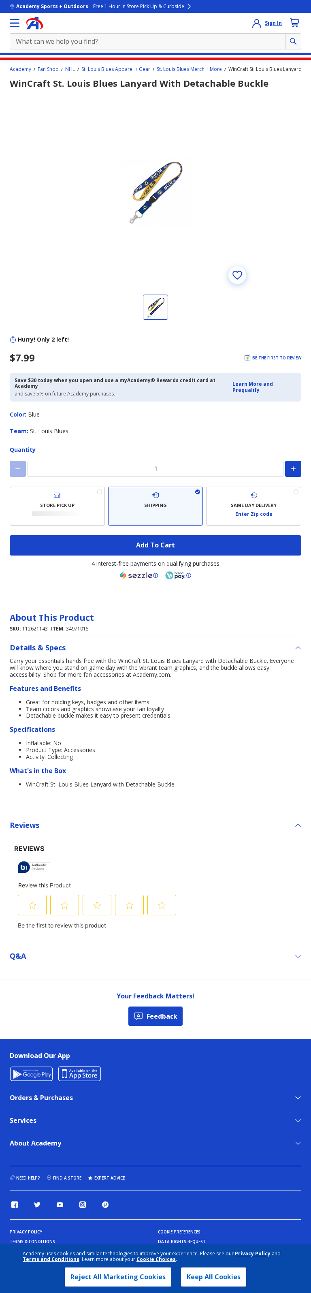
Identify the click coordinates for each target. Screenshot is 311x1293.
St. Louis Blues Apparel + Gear (115, 69)
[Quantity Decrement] (18, 469)
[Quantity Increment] (293, 469)
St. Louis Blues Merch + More (189, 69)
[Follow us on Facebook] (14, 1205)
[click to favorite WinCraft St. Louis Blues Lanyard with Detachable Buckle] (237, 275)
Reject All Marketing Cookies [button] (118, 1276)
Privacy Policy (253, 1253)
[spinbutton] (155, 469)
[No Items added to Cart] (294, 22)
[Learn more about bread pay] (178, 575)
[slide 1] (155, 307)
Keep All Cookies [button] (214, 1276)
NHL (70, 69)
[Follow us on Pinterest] (105, 1205)
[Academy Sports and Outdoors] (34, 23)
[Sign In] (256, 23)
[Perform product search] (293, 41)
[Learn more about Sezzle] (139, 575)
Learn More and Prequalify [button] (252, 386)
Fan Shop (48, 69)
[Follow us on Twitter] (37, 1205)
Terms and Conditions (51, 1259)
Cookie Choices (156, 1259)
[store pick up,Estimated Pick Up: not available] (57, 506)
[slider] (155, 190)
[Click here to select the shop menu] (14, 23)
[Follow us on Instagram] (82, 1205)
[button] (264, 387)
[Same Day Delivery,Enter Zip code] (254, 506)
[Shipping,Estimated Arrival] (156, 506)
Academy (20, 69)
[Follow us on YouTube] (60, 1205)
